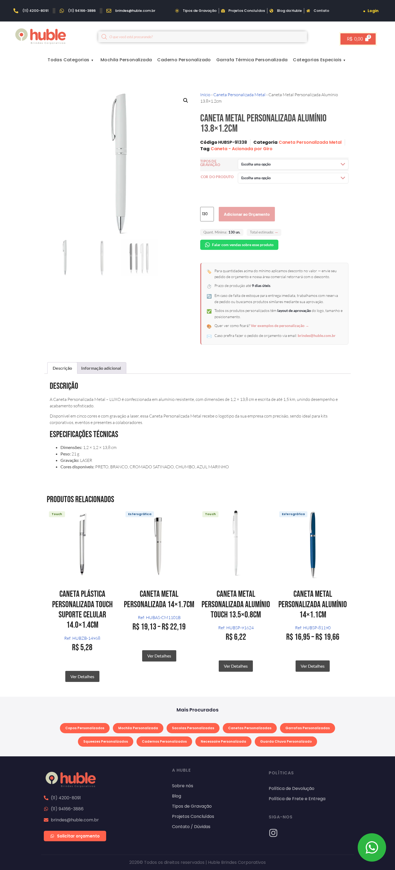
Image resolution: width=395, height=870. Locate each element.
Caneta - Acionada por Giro (241, 149)
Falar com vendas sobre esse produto (243, 244)
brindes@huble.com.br (317, 335)
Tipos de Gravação (210, 163)
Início (205, 94)
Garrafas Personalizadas (307, 728)
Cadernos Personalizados (164, 741)
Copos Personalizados (84, 728)
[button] (186, 100)
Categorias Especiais (317, 60)
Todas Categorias (68, 60)
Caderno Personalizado (184, 60)
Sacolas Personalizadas (193, 728)
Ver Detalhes (82, 676)
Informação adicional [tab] (101, 368)
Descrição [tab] (62, 368)
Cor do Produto (217, 177)
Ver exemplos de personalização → (280, 325)
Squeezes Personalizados (105, 741)
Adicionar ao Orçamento (247, 214)
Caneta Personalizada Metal (239, 94)
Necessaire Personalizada (223, 741)
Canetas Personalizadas (249, 728)
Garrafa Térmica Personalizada (252, 60)
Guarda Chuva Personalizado (286, 741)
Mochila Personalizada (126, 60)
